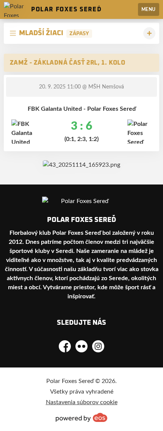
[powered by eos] (81, 417)
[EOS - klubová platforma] (81, 164)
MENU (148, 9)
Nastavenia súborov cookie (82, 402)
